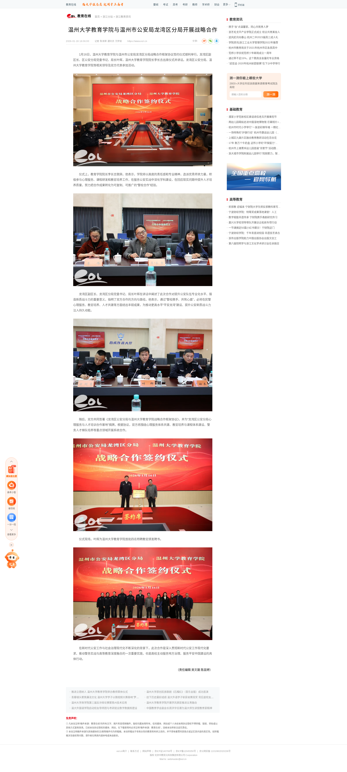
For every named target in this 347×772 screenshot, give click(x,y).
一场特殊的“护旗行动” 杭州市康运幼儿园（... (254, 132)
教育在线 (71, 4)
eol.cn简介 (122, 751)
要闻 (155, 4)
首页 (97, 16)
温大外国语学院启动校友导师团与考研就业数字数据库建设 (104, 708)
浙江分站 (108, 16)
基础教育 (236, 109)
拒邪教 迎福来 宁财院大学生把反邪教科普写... (254, 206)
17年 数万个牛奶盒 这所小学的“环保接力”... (253, 142)
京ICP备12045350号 (186, 751)
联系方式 (134, 751)
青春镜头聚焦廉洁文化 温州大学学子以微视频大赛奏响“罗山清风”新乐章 (111, 697)
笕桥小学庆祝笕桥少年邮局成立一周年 (250, 53)
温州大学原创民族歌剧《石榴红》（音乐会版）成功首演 (177, 691)
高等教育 (236, 199)
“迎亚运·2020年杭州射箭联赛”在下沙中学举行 (254, 63)
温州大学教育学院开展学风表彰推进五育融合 (171, 702)
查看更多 (11, 534)
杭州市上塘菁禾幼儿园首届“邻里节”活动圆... (253, 148)
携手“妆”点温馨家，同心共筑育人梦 (248, 26)
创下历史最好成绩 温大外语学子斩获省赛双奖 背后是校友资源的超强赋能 (187, 697)
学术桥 (206, 4)
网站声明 (146, 751)
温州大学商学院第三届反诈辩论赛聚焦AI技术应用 (99, 702)
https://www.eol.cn (137, 41)
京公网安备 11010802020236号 (215, 751)
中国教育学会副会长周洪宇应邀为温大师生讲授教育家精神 (179, 708)
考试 (165, 4)
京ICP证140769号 (163, 751)
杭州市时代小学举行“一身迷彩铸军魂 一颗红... (254, 127)
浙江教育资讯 (123, 16)
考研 (185, 4)
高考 (175, 4)
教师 (194, 4)
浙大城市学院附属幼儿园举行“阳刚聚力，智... (254, 153)
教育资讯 (236, 19)
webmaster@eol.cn (177, 759)
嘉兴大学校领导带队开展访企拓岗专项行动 (253, 222)
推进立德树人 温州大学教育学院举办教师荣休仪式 (99, 691)
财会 (216, 4)
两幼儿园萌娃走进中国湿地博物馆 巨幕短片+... (255, 122)
